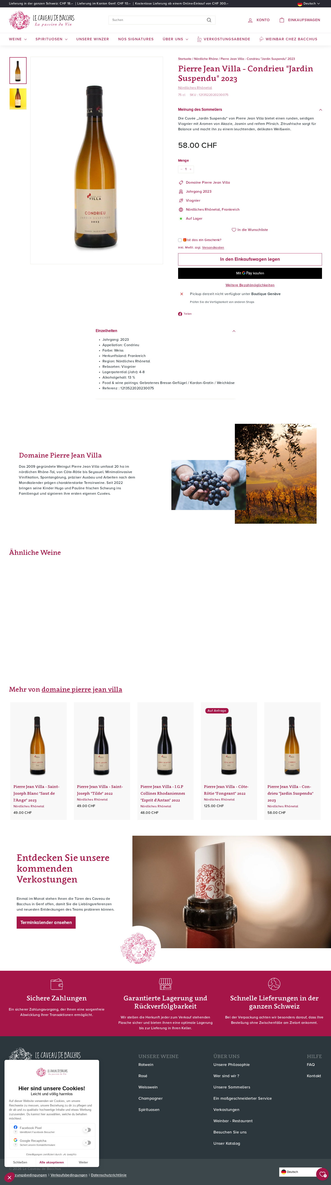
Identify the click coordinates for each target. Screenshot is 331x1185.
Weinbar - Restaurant (233, 1121)
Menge (183, 160)
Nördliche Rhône (206, 59)
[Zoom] (97, 160)
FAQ (311, 1065)
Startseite (184, 59)
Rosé (142, 1076)
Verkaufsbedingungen (69, 1175)
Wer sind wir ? (226, 1076)
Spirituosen (148, 1110)
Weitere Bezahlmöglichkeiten (250, 285)
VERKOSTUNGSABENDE (227, 39)
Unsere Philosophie (231, 1065)
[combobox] (162, 20)
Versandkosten (213, 247)
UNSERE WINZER (92, 39)
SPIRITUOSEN (50, 39)
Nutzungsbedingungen (28, 1175)
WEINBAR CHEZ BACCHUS (291, 39)
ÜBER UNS (174, 39)
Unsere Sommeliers (231, 1087)
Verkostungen (226, 1110)
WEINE (16, 39)
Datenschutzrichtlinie (109, 1175)
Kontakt (314, 1076)
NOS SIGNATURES (136, 39)
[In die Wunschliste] (66, 724)
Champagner (150, 1099)
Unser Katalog (226, 1144)
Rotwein (145, 1065)
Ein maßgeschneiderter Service (242, 1099)
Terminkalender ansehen (46, 922)
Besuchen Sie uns (230, 1132)
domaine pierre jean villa (82, 689)
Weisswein (148, 1087)
